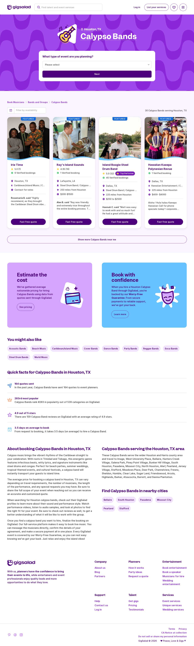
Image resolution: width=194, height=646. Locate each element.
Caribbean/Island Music (65, 348)
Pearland (108, 508)
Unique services (172, 605)
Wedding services (173, 609)
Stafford (124, 508)
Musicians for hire (173, 576)
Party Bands (130, 348)
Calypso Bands (59, 102)
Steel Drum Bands (18, 357)
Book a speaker (171, 572)
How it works (136, 567)
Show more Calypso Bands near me (97, 239)
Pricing (133, 605)
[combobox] (70, 7)
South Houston (126, 500)
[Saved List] (174, 7)
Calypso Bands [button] (108, 37)
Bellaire (108, 500)
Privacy (183, 629)
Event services (171, 601)
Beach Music (39, 348)
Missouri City (164, 500)
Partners (100, 576)
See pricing (25, 307)
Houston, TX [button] (92, 29)
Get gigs (134, 601)
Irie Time (17, 164)
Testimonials (136, 609)
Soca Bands (171, 348)
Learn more (120, 314)
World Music (41, 357)
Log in (137, 7)
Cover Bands (91, 348)
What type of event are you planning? (67, 56)
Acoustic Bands (17, 348)
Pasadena (145, 500)
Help (97, 601)
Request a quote (138, 576)
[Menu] (183, 7)
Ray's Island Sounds (70, 164)
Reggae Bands (151, 348)
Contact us (101, 605)
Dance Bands (111, 348)
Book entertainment (174, 567)
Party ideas (135, 572)
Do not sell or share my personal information (162, 636)
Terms (171, 629)
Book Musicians (15, 102)
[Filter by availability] (30, 110)
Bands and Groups (38, 102)
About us (100, 567)
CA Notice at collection (174, 632)
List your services (156, 7)
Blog (97, 572)
